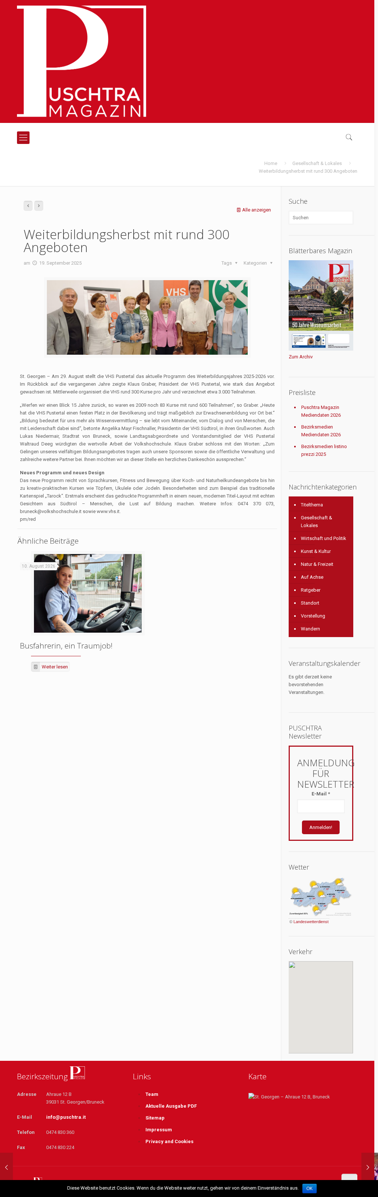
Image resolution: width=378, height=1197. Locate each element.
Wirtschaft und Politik (323, 538)
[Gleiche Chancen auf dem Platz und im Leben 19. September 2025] (6, 1167)
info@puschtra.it (66, 1117)
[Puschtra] (81, 61)
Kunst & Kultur (316, 551)
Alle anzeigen (256, 210)
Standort (310, 603)
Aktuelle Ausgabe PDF (171, 1106)
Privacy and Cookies (169, 1141)
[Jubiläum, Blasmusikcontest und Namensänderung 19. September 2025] (367, 1167)
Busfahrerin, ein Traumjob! (66, 645)
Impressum (158, 1129)
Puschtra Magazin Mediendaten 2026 (321, 411)
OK (309, 1188)
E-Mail (321, 794)
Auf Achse (312, 577)
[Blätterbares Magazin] (321, 349)
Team (151, 1094)
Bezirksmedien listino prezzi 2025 (324, 450)
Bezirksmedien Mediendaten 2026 (321, 430)
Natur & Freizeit (317, 564)
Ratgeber (310, 590)
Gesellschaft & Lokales (317, 163)
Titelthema (312, 505)
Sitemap (155, 1118)
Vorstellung (313, 616)
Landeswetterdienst (311, 921)
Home (270, 163)
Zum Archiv (301, 357)
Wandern (310, 629)
